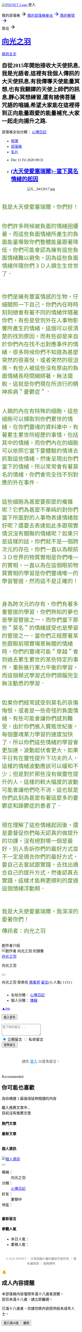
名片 (14, 152)
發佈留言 (9, 1045)
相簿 (14, 141)
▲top (6, 1008)
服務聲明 (49, 1263)
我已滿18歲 (11, 1323)
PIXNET (21, 1258)
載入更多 (9, 1017)
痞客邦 (34, 982)
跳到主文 (9, 54)
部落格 (16, 146)
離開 (26, 1323)
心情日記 (39, 132)
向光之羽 (16, 41)
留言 (44, 982)
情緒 (33, 1000)
